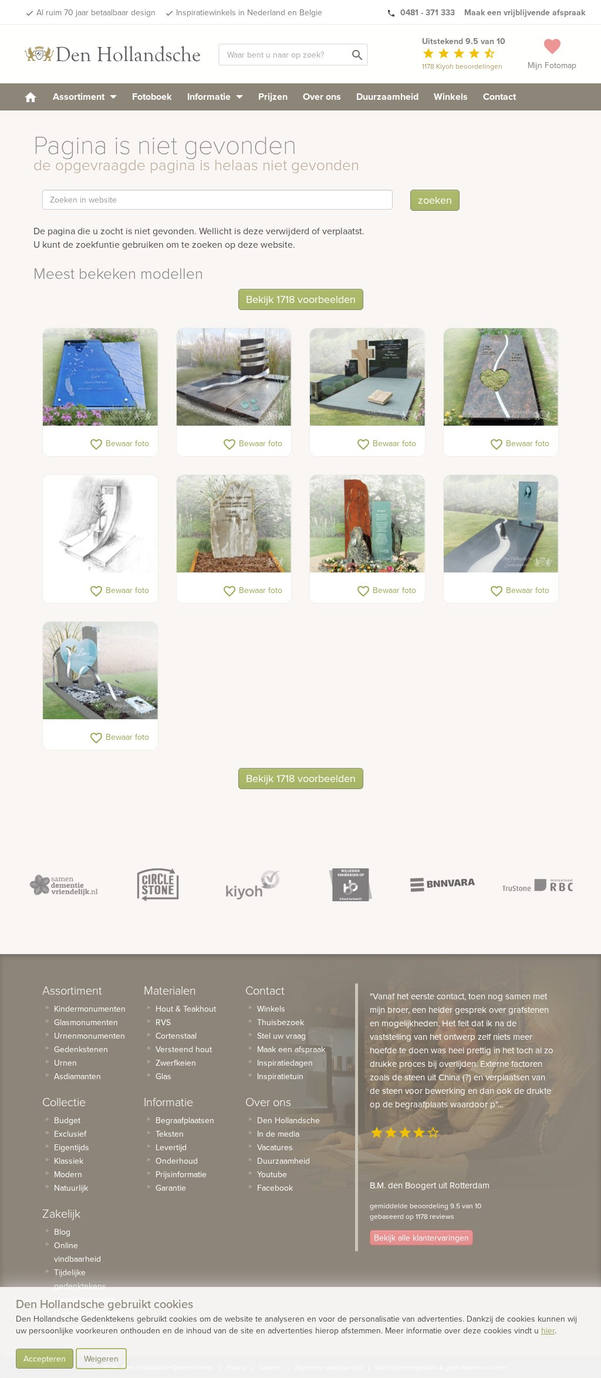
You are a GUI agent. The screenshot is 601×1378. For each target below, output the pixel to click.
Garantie (171, 1188)
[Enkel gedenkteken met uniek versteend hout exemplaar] (234, 524)
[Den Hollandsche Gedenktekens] (113, 54)
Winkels (451, 96)
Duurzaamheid (387, 96)
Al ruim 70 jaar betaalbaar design (96, 12)
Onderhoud (177, 1161)
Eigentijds (71, 1147)
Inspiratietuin (280, 1076)
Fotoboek (152, 96)
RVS (163, 1022)
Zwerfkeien (176, 1063)
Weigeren (101, 1358)
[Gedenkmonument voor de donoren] (367, 524)
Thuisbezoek (280, 1022)
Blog (62, 1232)
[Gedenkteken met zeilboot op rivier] (501, 524)
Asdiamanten (77, 1076)
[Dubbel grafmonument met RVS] (234, 377)
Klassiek (68, 1161)
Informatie (210, 96)
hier (548, 1330)
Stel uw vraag (281, 1036)
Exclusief (70, 1134)
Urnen (65, 1063)
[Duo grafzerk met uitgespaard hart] (501, 377)
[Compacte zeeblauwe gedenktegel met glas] (100, 377)
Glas (163, 1076)
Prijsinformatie (181, 1174)
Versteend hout (184, 1049)
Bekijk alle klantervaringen (421, 1238)
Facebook (275, 1188)
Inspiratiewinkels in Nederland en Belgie (249, 12)
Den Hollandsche (288, 1120)
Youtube (272, 1174)
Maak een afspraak (291, 1049)
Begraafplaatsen (185, 1120)
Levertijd (171, 1147)
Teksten (170, 1134)
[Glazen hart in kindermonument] (100, 671)
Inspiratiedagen (285, 1063)
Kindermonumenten (90, 1009)
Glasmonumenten (86, 1022)
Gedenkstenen (81, 1049)
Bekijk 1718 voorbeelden (301, 299)
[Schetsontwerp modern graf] (100, 524)
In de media (278, 1134)
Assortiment (80, 96)
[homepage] (30, 96)
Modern (68, 1174)
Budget (67, 1120)
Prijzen (273, 96)
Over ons (322, 96)
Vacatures (275, 1147)
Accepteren (44, 1358)
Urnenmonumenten (89, 1036)
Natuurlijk (71, 1188)
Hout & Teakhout (186, 1009)
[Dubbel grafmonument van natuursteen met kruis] (367, 377)
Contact (499, 96)
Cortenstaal (176, 1036)
